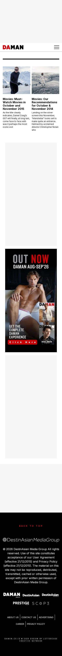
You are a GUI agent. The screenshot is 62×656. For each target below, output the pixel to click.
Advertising (46, 617)
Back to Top (31, 526)
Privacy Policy (36, 624)
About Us (13, 617)
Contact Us (29, 617)
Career (20, 624)
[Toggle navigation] (56, 47)
